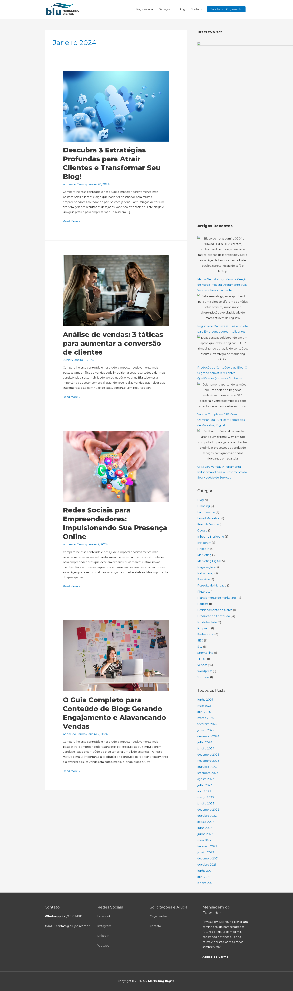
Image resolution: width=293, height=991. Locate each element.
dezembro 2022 (208, 809)
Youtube (203, 677)
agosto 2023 (205, 779)
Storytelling (205, 652)
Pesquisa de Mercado (211, 585)
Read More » (71, 221)
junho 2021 (204, 870)
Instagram (204, 542)
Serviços (164, 9)
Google (202, 530)
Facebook (104, 916)
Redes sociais (206, 634)
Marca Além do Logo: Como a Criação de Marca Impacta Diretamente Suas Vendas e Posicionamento (222, 285)
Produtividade (207, 622)
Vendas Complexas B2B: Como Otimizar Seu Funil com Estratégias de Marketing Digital (221, 420)
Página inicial (145, 9)
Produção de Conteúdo (213, 616)
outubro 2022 (207, 815)
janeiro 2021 (205, 883)
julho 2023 (204, 785)
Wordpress (204, 671)
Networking (205, 573)
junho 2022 (205, 834)
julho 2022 (204, 828)
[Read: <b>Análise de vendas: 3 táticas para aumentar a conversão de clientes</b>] (116, 290)
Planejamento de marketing (216, 597)
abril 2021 (203, 876)
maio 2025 (204, 705)
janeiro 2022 (205, 852)
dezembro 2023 (208, 754)
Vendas (202, 665)
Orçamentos (158, 916)
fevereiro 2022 (207, 846)
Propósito (203, 628)
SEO (200, 640)
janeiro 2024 (205, 748)
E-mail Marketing (209, 518)
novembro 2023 (208, 760)
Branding (203, 506)
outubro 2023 (207, 766)
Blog (182, 9)
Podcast (202, 603)
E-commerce (206, 512)
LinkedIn (203, 548)
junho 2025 (205, 699)
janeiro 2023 (205, 803)
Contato (196, 9)
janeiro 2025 (205, 730)
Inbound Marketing (210, 536)
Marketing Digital (209, 561)
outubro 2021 (206, 864)
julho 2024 (204, 742)
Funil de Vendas (208, 524)
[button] (226, 9)
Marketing (204, 555)
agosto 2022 (205, 821)
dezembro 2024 (208, 736)
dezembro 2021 (208, 858)
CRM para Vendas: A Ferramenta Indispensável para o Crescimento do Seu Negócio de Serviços (222, 472)
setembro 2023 (207, 773)
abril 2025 (204, 711)
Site (199, 646)
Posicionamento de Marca (214, 610)
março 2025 (205, 718)
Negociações (206, 567)
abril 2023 (204, 791)
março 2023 (205, 797)
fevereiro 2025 (207, 724)
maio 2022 (204, 840)
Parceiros (203, 579)
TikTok (201, 658)
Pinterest (203, 591)
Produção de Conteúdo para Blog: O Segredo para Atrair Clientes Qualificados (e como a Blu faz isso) (222, 373)
